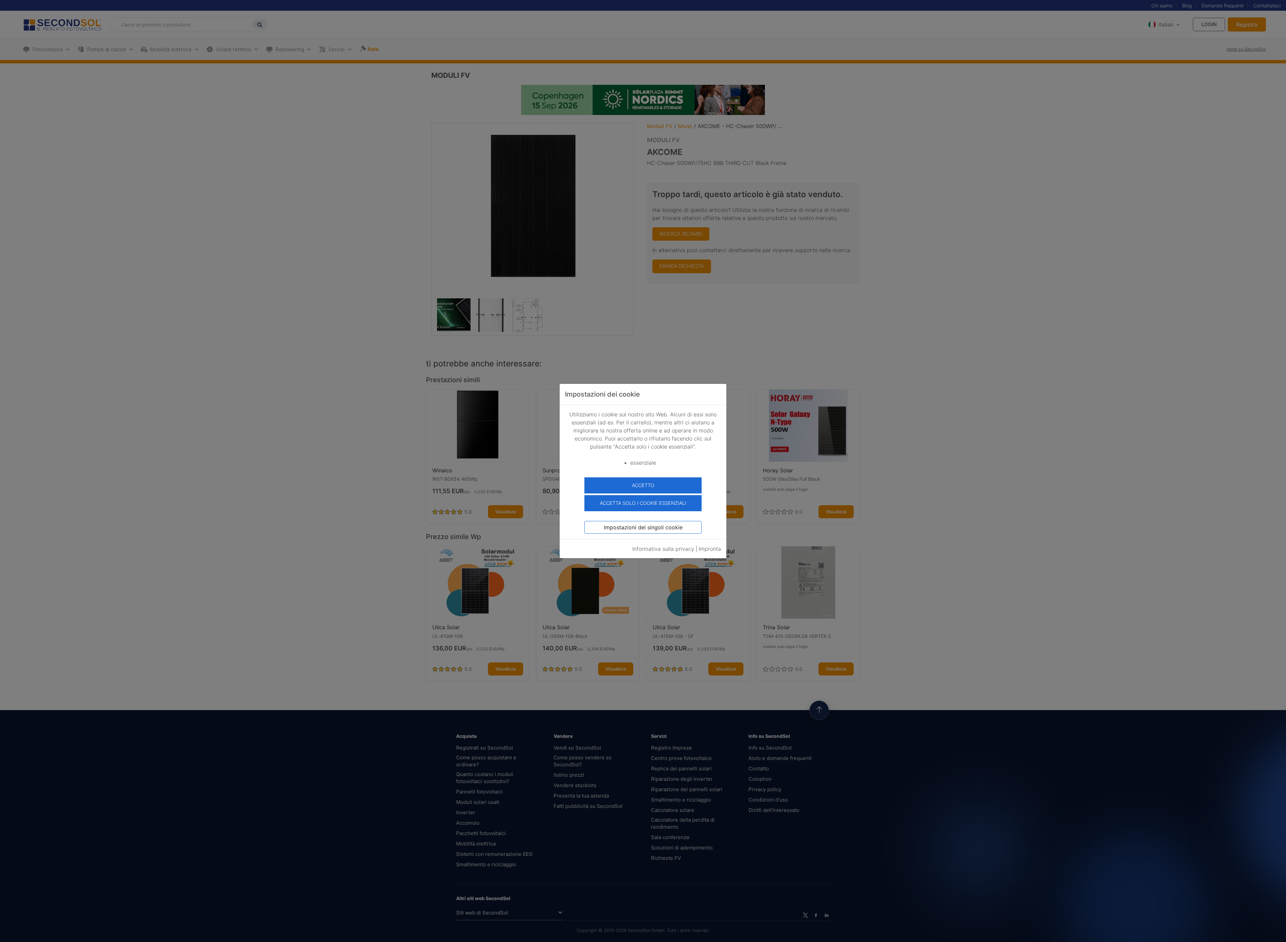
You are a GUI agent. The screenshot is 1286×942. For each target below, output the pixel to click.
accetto (643, 485)
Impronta (710, 548)
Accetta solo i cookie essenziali (643, 503)
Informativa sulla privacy (663, 548)
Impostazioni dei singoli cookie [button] (643, 527)
